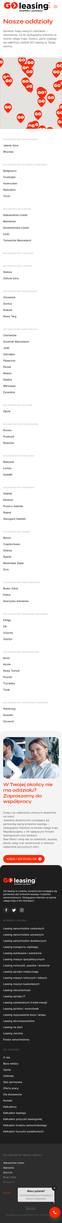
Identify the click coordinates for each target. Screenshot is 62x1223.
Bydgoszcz (10, 170)
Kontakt (7, 1100)
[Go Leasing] (27, 7)
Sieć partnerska (12, 1082)
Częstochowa (11, 544)
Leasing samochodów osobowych (23, 928)
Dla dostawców (12, 1094)
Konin (6, 658)
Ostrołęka (9, 354)
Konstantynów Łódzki (16, 227)
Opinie (7, 1069)
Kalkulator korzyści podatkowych (23, 1131)
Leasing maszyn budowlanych (21, 984)
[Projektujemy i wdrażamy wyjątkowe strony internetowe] (31, 1208)
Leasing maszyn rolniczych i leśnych (25, 977)
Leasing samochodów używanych (23, 934)
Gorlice (7, 303)
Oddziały (8, 1075)
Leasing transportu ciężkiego (20, 946)
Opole (6, 411)
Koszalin (8, 715)
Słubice (7, 272)
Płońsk (7, 366)
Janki (6, 347)
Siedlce (7, 379)
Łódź (6, 234)
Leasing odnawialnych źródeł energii (25, 1002)
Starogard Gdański (14, 518)
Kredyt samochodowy (16, 1039)
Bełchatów (9, 221)
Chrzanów (9, 297)
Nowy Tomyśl (11, 670)
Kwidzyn (8, 499)
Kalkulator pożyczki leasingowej (22, 1119)
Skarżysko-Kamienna (15, 601)
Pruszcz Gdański (13, 506)
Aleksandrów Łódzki (15, 215)
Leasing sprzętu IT (14, 996)
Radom (7, 373)
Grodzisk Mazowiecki (16, 341)
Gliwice (7, 550)
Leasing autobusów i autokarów (22, 953)
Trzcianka (9, 683)
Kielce (6, 594)
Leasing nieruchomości (17, 990)
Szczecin (8, 721)
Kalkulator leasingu (14, 1112)
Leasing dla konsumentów (18, 1021)
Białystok (8, 461)
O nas (6, 1057)
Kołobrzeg (9, 708)
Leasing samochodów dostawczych (24, 940)
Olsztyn (7, 639)
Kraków (7, 310)
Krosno (7, 430)
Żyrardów (9, 392)
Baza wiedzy (10, 1063)
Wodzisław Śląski (13, 563)
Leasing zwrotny (13, 1033)
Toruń (6, 196)
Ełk (5, 626)
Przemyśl (8, 436)
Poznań (7, 677)
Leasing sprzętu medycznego (21, 971)
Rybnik (7, 556)
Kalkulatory (10, 1106)
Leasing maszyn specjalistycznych (24, 959)
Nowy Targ (9, 316)
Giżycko (8, 632)
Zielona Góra (11, 278)
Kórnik (7, 664)
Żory (6, 569)
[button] (26, 70)
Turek (6, 689)
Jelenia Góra (10, 145)
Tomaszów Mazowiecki (17, 240)
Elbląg (7, 620)
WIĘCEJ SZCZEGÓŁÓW (21, 859)
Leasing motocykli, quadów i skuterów (26, 965)
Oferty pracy (11, 1088)
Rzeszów (8, 442)
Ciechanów (10, 335)
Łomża (7, 468)
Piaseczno (9, 360)
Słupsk (7, 512)
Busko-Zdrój (10, 588)
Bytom (7, 537)
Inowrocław (10, 183)
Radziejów (9, 189)
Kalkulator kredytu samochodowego (25, 1125)
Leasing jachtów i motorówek (21, 1008)
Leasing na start (13, 1027)
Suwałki (7, 474)
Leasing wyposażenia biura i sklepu (24, 1014)
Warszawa (9, 385)
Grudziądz (9, 177)
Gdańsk (7, 493)
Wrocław (8, 151)
